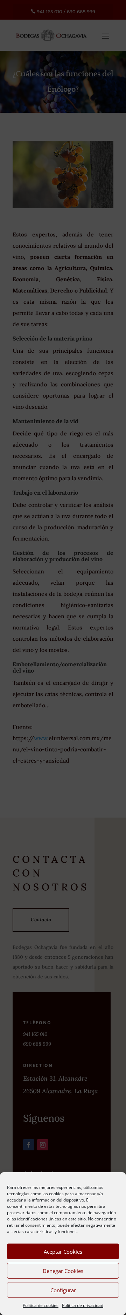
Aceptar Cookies (63, 1251)
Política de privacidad (82, 1305)
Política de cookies (40, 1305)
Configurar (63, 1290)
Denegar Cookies (63, 1270)
